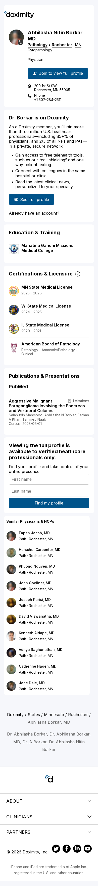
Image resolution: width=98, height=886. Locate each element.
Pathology (37, 44)
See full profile (34, 201)
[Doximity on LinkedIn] (77, 849)
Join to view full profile (61, 73)
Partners (18, 832)
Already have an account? (34, 213)
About (14, 801)
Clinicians (19, 816)
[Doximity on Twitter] (56, 849)
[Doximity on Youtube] (88, 849)
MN (78, 44)
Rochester (62, 44)
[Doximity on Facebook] (67, 849)
